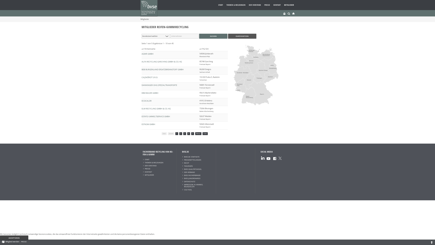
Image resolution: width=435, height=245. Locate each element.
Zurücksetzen (242, 36)
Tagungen (188, 166)
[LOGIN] (284, 13)
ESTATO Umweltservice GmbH (156, 116)
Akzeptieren (14, 238)
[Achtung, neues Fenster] (263, 158)
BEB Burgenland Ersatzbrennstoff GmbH (163, 69)
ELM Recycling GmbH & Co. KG (156, 108)
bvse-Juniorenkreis (192, 178)
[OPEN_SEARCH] (289, 13)
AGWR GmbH (147, 54)
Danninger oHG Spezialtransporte (159, 85)
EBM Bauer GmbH (150, 93)
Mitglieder (289, 5)
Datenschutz (189, 181)
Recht (186, 163)
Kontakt (277, 5)
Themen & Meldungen (235, 5)
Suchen (213, 36)
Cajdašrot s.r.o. (150, 77)
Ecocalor (147, 100)
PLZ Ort (205, 49)
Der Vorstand (255, 5)
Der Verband (189, 172)
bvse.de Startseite (191, 157)
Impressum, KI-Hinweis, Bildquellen (193, 186)
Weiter (198, 133)
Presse (267, 5)
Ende (205, 133)
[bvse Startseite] (293, 13)
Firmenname (149, 49)
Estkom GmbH (148, 124)
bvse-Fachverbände (192, 175)
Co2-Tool (188, 190)
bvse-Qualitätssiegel (193, 169)
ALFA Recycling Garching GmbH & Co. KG (162, 61)
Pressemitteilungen (192, 160)
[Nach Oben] (432, 242)
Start (220, 5)
